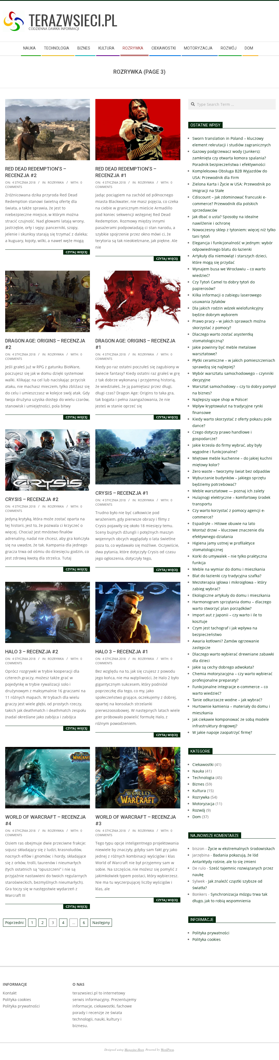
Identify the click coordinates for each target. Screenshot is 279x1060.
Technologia (203, 777)
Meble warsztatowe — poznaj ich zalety (228, 490)
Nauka (198, 771)
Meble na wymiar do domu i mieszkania (228, 569)
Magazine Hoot (134, 1049)
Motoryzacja (203, 803)
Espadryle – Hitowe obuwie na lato (223, 523)
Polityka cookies (17, 999)
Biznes (198, 784)
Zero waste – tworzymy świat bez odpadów (231, 471)
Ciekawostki (203, 764)
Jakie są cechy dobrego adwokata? (223, 667)
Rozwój (198, 810)
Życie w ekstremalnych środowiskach (241, 848)
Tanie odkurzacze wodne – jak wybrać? (227, 699)
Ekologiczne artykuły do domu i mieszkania (231, 595)
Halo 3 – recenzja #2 (31, 651)
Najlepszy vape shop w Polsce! (220, 399)
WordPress (167, 1049)
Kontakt (10, 993)
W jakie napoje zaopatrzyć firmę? (222, 732)
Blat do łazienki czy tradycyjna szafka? (226, 575)
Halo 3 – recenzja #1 (121, 651)
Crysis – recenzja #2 (31, 499)
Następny (101, 922)
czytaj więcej (76, 252)
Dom (196, 816)
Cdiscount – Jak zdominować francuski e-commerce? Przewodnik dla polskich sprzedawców (229, 203)
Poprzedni (14, 922)
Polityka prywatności (21, 1006)
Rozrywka (56, 182)
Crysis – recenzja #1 (121, 493)
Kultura (199, 790)
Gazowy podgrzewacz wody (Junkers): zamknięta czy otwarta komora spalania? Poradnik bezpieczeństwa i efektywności (229, 158)
